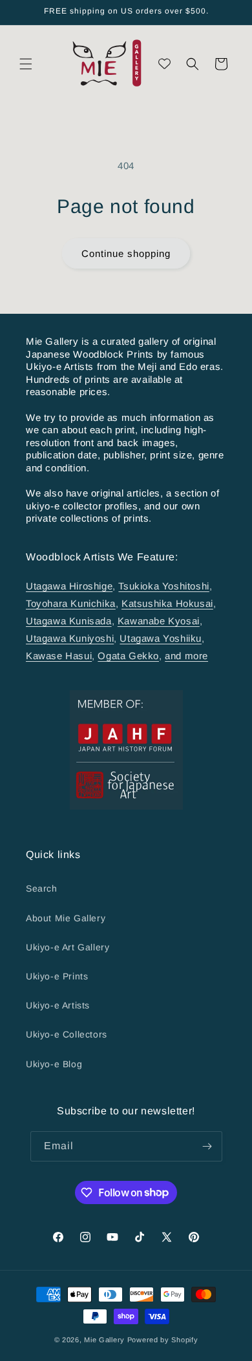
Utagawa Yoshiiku (161, 638)
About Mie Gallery (65, 918)
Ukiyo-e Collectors (66, 1034)
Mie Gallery (104, 1340)
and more (186, 655)
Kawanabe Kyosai (159, 620)
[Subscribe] (207, 1146)
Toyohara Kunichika (71, 603)
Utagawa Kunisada (69, 620)
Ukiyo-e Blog (54, 1064)
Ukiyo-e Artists (58, 1005)
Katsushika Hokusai (167, 603)
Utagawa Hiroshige (69, 585)
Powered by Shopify (162, 1340)
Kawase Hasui (59, 655)
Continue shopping (126, 253)
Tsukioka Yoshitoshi (163, 585)
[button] (26, 64)
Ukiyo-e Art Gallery (67, 947)
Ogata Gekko (128, 655)
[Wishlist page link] (164, 63)
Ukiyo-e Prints (57, 976)
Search (42, 888)
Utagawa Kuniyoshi (70, 638)
